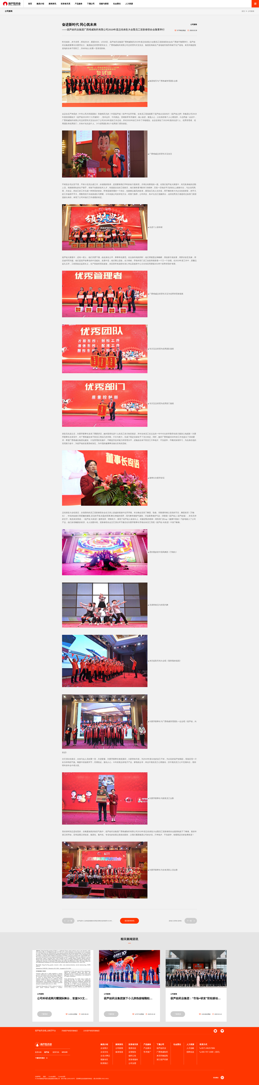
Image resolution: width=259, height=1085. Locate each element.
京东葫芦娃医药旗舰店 (91, 1031)
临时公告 (132, 1056)
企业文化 (104, 1052)
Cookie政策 (52, 1076)
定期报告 (132, 1052)
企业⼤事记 (105, 1056)
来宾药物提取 (162, 1056)
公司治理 (132, 1063)
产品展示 (147, 1048)
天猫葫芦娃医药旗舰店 (70, 1031)
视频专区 (104, 1059)
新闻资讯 (52, 4)
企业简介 (104, 1048)
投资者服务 (133, 1059)
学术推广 (147, 1052)
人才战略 (190, 1048)
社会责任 (117, 4)
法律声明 (37, 1076)
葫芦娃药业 (161, 1048)
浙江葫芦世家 (162, 1059)
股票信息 (132, 1048)
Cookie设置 (61, 1076)
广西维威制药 (162, 1052)
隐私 (44, 1076)
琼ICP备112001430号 (68, 1078)
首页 (30, 4)
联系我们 (104, 1063)
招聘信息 (190, 1052)
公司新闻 (251, 11)
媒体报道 (119, 1052)
